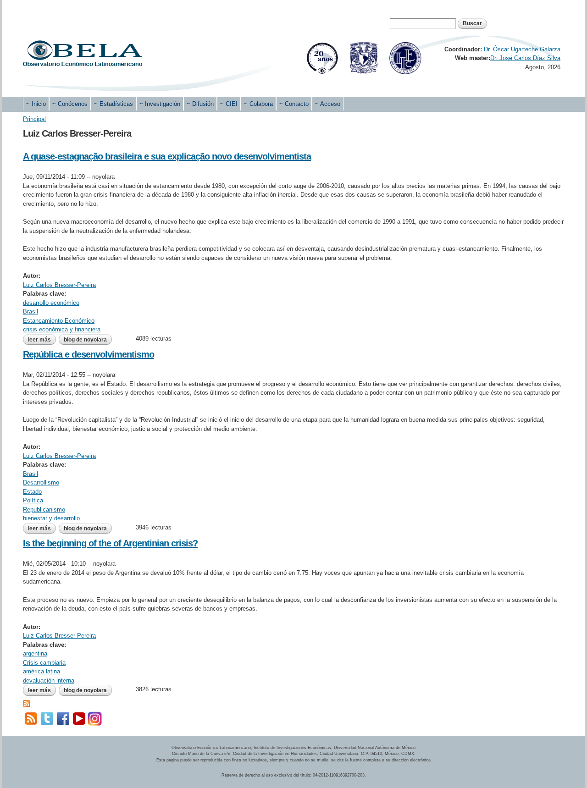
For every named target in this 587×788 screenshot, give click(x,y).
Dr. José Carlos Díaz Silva (525, 58)
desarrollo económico (51, 302)
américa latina (41, 671)
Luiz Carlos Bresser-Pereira (59, 284)
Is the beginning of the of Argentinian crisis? (110, 543)
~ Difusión (200, 103)
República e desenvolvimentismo (88, 354)
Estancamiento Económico (58, 320)
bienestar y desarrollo (51, 518)
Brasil (30, 311)
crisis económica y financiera (61, 329)
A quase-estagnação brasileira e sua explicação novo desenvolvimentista (167, 156)
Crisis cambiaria (44, 662)
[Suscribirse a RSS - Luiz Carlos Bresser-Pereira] (26, 703)
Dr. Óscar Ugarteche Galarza (521, 49)
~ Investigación (159, 103)
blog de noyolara (85, 339)
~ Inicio (36, 103)
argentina (35, 653)
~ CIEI (229, 103)
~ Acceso (327, 103)
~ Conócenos (70, 103)
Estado (32, 491)
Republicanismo (44, 509)
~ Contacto (294, 103)
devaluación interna (48, 680)
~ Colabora (258, 103)
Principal (34, 119)
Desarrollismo (41, 482)
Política (33, 500)
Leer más (42, 339)
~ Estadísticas (113, 103)
